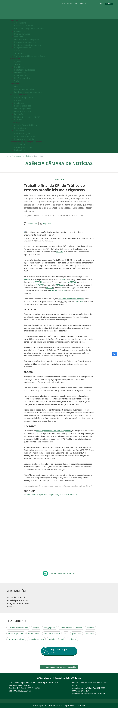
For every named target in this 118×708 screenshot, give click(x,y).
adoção (36, 627)
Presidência (19, 67)
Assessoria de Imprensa (24, 136)
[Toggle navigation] (110, 86)
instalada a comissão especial (71, 298)
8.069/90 (27, 279)
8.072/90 (72, 282)
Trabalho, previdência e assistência (29, 56)
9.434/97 (40, 285)
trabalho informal (56, 639)
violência (72, 639)
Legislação (18, 114)
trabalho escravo (36, 639)
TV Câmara (19, 130)
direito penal (33, 633)
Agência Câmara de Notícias (26, 125)
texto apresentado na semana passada (53, 430)
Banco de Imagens (22, 133)
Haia (64, 290)
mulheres (90, 633)
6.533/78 (49, 287)
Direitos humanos (22, 34)
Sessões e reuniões (22, 106)
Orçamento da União (23, 111)
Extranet (81, 705)
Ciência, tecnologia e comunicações (29, 28)
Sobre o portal (39, 705)
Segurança (19, 53)
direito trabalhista (52, 633)
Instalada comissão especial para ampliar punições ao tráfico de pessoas (51, 494)
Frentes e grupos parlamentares (28, 92)
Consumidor (19, 31)
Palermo (54, 290)
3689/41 (38, 282)
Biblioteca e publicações (24, 70)
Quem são (18, 86)
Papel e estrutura (21, 75)
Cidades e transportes (23, 25)
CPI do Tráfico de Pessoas (71, 627)
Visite (16, 81)
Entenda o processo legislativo (27, 117)
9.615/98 (59, 285)
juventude (76, 633)
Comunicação (17, 156)
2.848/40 (62, 279)
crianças (90, 627)
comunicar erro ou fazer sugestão (60, 667)
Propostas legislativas (23, 97)
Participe (18, 119)
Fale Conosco (80, 4)
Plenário (18, 100)
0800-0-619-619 (93, 682)
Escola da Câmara (21, 72)
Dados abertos (20, 150)
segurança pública (16, 639)
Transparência (20, 144)
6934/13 (59, 251)
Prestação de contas (23, 147)
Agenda (17, 61)
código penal (49, 627)
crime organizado (16, 633)
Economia (18, 36)
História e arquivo (22, 78)
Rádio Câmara (20, 128)
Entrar (108, 4)
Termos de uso (55, 705)
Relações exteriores (22, 47)
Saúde (17, 50)
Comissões (19, 103)
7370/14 (79, 301)
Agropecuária (20, 23)
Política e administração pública (27, 45)
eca (66, 633)
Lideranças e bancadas (24, 89)
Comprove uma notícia (24, 139)
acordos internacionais (18, 627)
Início (7, 156)
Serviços (17, 64)
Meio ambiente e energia (25, 42)
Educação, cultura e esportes (26, 39)
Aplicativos (69, 705)
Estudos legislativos (22, 108)
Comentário (32, 223)
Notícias (28, 156)
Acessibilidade (67, 4)
